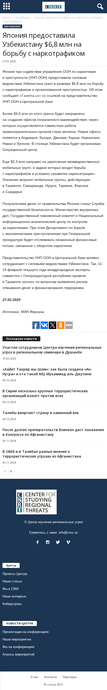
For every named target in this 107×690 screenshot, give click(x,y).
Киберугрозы (12, 604)
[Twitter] (59, 543)
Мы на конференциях (18, 647)
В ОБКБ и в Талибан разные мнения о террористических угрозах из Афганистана (41, 454)
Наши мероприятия (16, 639)
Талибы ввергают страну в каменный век (40, 412)
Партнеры (70, 677)
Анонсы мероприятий (18, 654)
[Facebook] (39, 543)
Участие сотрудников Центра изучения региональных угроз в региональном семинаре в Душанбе (52, 350)
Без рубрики (12, 26)
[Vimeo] (68, 543)
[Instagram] (49, 543)
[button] (99, 6)
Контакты (50, 677)
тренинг (28, 282)
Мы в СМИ (10, 589)
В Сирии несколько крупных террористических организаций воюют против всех (45, 393)
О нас (34, 677)
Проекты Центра (14, 574)
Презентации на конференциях (25, 632)
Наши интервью (14, 596)
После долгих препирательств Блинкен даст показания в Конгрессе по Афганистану (53, 432)
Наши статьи (12, 581)
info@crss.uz (68, 532)
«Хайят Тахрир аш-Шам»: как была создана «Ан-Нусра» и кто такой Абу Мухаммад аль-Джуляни (47, 371)
